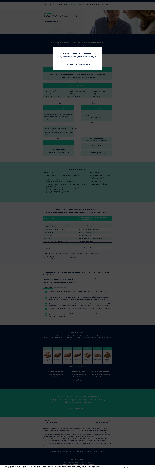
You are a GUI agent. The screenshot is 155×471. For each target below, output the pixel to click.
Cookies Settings (127, 467)
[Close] (153, 467)
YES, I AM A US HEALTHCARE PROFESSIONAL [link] (77, 61)
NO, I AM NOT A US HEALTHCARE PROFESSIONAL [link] (77, 64)
